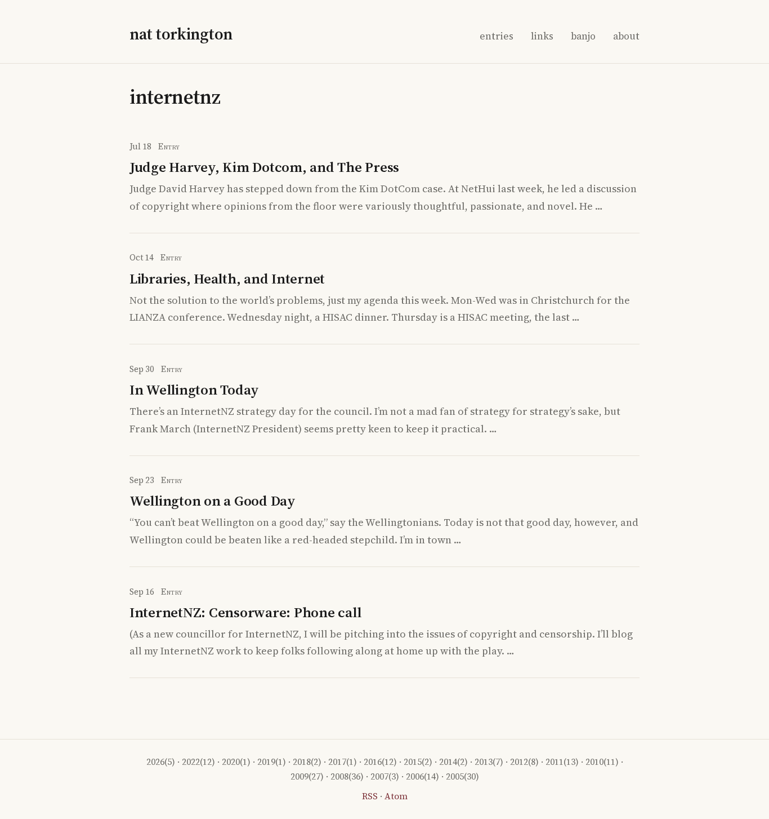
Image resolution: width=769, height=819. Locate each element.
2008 (339, 776)
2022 (191, 762)
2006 (415, 776)
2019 (266, 762)
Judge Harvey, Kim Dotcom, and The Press (264, 166)
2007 (379, 776)
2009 (299, 776)
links (542, 36)
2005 (455, 776)
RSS (370, 796)
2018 (302, 762)
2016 (373, 762)
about (626, 36)
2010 (594, 762)
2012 (519, 762)
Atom (396, 796)
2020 (231, 762)
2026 (155, 762)
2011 (555, 762)
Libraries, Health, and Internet (227, 278)
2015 (413, 762)
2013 (484, 762)
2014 (448, 762)
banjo (583, 36)
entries (496, 36)
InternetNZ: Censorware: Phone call (245, 612)
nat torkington (181, 34)
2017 (337, 762)
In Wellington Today (194, 389)
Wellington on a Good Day (212, 500)
